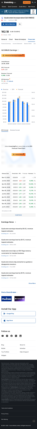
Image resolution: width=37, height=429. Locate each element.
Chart (11, 39)
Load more (18, 215)
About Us (22, 345)
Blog (2, 345)
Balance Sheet (27, 43)
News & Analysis (20, 39)
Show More (32, 283)
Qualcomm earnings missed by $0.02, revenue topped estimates (17, 230)
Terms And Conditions (7, 408)
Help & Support (24, 352)
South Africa (22, 6)
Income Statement (17, 43)
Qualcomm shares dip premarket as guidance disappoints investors (16, 263)
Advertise (22, 348)
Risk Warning (4, 419)
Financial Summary (6, 43)
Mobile (3, 348)
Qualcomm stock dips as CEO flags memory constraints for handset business (16, 252)
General (4, 39)
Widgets (3, 355)
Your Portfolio (5, 352)
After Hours (31, 6)
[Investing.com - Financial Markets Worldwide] (10, 2)
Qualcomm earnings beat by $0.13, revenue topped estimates (16, 241)
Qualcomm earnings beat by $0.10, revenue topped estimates (16, 274)
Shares (4, 6)
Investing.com (5, 233)
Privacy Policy (4, 413)
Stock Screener (12, 6)
